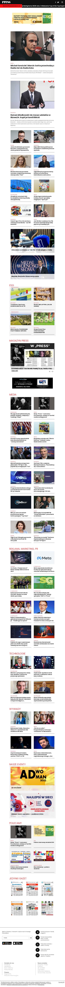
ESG (11, 285)
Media (13, 394)
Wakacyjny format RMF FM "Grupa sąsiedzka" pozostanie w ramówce (44, 514)
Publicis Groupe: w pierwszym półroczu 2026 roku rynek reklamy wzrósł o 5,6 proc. (20, 643)
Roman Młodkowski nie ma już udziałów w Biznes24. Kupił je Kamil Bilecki (31, 116)
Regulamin (7, 974)
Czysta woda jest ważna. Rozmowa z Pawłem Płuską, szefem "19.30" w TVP (19, 754)
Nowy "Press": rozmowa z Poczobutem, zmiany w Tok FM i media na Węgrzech (44, 415)
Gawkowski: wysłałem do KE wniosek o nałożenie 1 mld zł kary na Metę (43, 674)
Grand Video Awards (44, 973)
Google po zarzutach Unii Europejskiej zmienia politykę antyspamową (20, 198)
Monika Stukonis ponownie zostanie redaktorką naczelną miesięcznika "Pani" (21, 173)
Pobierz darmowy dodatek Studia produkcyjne (19, 868)
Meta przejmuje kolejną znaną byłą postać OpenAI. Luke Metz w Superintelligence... (21, 699)
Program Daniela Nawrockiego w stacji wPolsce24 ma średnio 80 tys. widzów (21, 489)
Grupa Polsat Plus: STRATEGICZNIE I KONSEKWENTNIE (40, 330)
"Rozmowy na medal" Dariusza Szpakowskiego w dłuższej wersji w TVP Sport (44, 539)
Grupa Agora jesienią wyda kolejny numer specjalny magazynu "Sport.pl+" (43, 198)
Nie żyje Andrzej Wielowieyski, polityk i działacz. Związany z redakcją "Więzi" (20, 415)
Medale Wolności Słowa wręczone (25, 276)
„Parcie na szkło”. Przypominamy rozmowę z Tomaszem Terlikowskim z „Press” (42, 730)
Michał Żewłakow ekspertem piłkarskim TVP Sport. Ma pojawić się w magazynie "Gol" (20, 464)
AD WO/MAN (16, 788)
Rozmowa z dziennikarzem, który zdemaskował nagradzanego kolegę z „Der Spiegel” (43, 755)
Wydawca (7, 966)
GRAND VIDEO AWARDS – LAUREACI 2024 (27, 814)
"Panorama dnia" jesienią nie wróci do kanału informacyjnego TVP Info (43, 489)
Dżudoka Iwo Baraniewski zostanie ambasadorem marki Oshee (44, 643)
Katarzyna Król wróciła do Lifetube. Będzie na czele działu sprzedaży (19, 594)
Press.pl (40, 966)
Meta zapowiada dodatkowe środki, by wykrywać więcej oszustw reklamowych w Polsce (44, 569)
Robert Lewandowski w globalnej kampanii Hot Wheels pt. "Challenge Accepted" (21, 619)
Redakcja (7, 965)
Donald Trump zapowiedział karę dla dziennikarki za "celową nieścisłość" (20, 440)
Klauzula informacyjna (11, 975)
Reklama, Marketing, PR (23, 548)
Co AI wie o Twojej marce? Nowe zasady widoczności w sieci (20, 569)
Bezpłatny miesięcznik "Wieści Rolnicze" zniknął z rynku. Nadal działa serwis (44, 440)
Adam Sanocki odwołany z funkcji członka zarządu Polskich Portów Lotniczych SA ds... (43, 620)
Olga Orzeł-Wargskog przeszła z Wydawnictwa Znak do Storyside (21, 539)
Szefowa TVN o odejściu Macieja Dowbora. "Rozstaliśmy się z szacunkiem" (44, 464)
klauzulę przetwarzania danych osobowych (17, 984)
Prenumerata (8, 969)
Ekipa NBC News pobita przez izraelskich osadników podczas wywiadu (44, 148)
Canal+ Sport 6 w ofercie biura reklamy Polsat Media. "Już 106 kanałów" (21, 222)
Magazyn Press (19, 340)
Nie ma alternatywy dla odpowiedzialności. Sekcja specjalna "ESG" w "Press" (42, 594)
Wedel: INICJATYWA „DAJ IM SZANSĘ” (43, 305)
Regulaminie (41, 984)
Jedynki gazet (17, 878)
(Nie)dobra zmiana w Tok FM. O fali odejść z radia (31, 250)
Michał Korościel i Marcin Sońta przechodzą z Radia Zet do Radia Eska (32, 66)
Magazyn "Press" (43, 965)
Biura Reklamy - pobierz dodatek (42, 868)
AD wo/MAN (41, 968)
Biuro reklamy (8, 968)
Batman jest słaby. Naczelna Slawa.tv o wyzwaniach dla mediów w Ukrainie (20, 729)
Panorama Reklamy (44, 971)
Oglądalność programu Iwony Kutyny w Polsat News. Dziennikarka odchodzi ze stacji (43, 174)
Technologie (17, 653)
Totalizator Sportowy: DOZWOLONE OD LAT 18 (18, 305)
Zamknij (61, 982)
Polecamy (15, 823)
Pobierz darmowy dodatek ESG (44, 842)
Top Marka (41, 969)
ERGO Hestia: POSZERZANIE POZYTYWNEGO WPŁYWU (19, 330)
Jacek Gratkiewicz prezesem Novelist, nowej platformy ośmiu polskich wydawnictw (20, 148)
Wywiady (15, 709)
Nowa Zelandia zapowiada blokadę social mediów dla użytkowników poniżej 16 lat (43, 699)
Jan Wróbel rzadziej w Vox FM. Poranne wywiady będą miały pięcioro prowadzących (43, 222)
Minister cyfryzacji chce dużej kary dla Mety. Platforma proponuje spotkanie (20, 674)
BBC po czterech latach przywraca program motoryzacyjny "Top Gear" (19, 514)
